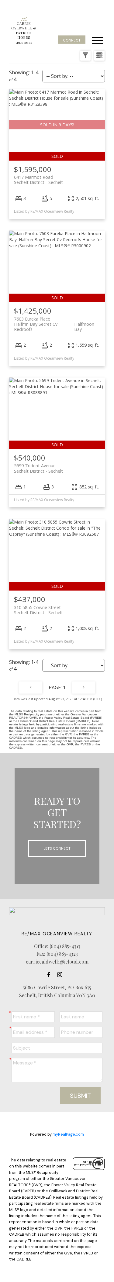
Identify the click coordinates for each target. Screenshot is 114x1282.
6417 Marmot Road (38, 179)
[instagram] (61, 974)
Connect (72, 40)
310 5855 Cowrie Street (38, 609)
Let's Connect (57, 848)
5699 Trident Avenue (38, 468)
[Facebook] (50, 974)
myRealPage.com (68, 1134)
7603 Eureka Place (54, 321)
